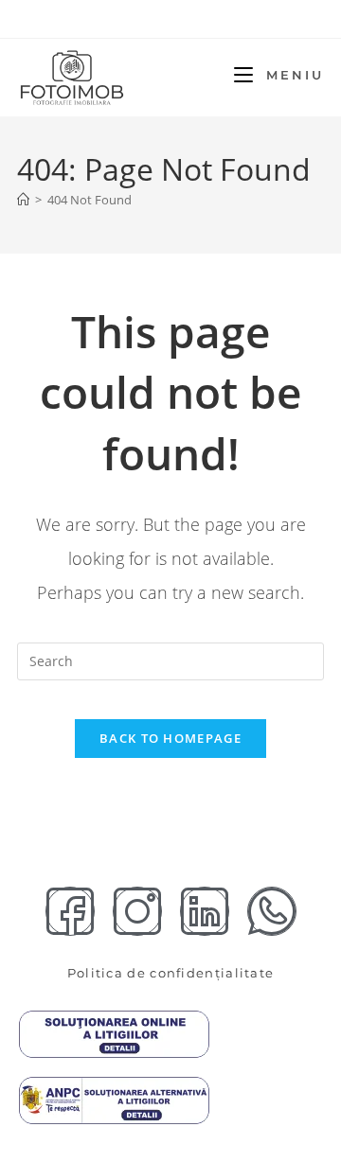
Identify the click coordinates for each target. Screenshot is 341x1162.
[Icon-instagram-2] (137, 911)
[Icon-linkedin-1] (204, 911)
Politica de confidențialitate (171, 972)
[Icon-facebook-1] (70, 911)
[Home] (23, 199)
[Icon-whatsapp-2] (271, 911)
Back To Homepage (170, 738)
